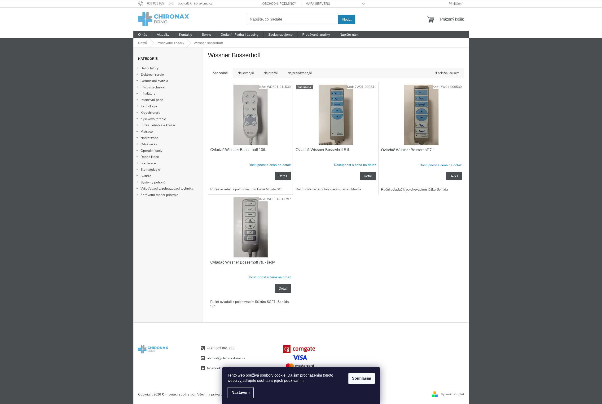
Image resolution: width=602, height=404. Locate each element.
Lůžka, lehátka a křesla (158, 125)
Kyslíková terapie (153, 119)
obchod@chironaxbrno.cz (226, 358)
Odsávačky (149, 144)
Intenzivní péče (152, 100)
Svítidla (146, 176)
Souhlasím (361, 378)
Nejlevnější (245, 73)
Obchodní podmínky (279, 3)
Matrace (147, 131)
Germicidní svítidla (154, 81)
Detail (282, 176)
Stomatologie (150, 169)
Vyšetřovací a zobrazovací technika (167, 188)
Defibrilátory (149, 68)
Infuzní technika (152, 87)
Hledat (347, 19)
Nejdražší (271, 73)
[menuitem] (142, 34)
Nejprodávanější (299, 73)
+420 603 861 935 (220, 348)
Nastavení (241, 393)
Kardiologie (149, 106)
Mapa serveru (318, 3)
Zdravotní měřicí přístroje (159, 195)
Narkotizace (149, 138)
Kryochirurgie (150, 112)
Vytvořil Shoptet (452, 394)
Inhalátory (148, 93)
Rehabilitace (150, 157)
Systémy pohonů (153, 182)
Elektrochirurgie (152, 74)
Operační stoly (151, 150)
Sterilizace (148, 163)
